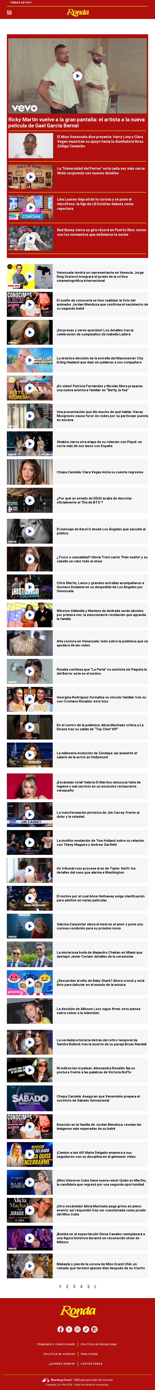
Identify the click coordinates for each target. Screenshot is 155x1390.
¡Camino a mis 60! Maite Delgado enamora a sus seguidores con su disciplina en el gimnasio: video (96, 1155)
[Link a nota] (77, 75)
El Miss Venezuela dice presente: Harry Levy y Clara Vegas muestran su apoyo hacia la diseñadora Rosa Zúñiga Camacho (100, 141)
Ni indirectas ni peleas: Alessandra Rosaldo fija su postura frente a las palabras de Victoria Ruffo (96, 1070)
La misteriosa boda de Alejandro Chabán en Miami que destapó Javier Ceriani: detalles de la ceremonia (99, 954)
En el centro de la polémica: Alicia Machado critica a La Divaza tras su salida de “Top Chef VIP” (100, 727)
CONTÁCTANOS (91, 1363)
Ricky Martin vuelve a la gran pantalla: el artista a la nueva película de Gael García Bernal (76, 123)
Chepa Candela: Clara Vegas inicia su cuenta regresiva (100, 472)
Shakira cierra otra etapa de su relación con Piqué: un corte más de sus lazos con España (99, 444)
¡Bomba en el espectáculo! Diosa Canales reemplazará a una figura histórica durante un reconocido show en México (101, 1238)
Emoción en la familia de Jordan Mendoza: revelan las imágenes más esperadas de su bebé (99, 1127)
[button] (9, 13)
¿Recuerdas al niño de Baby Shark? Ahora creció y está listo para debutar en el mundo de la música (100, 983)
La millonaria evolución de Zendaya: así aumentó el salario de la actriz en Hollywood (97, 755)
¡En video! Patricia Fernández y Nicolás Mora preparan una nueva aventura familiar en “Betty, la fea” (100, 388)
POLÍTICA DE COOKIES (59, 1354)
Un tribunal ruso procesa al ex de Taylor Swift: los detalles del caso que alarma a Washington (96, 870)
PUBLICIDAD (89, 1354)
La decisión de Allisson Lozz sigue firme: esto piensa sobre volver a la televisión (98, 1011)
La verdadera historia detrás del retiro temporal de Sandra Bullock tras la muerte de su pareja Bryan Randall (101, 1042)
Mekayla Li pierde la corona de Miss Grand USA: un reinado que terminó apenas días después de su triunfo (101, 1266)
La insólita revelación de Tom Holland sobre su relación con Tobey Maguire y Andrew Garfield (100, 843)
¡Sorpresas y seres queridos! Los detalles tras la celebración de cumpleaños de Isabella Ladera (95, 332)
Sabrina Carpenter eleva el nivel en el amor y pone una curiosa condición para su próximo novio (100, 926)
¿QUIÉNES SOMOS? (62, 1363)
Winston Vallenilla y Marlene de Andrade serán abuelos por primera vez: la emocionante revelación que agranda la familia (101, 615)
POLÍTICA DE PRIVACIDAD (99, 1344)
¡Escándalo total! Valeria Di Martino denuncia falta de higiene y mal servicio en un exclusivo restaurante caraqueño (99, 786)
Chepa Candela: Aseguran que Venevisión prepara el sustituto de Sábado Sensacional (98, 1098)
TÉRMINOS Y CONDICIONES (56, 1344)
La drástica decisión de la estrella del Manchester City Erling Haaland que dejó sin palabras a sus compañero (100, 360)
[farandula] (77, 13)
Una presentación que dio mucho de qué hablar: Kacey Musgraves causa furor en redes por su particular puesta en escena (102, 416)
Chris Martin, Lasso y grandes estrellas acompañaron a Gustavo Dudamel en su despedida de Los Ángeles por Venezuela (100, 587)
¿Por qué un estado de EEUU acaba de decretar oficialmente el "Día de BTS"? (94, 500)
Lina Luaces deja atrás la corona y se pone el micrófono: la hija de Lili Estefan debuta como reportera (95, 204)
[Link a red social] (60, 1329)
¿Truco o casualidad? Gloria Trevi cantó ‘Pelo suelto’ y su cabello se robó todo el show (102, 559)
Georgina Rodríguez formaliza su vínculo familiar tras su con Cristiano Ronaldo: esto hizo (101, 699)
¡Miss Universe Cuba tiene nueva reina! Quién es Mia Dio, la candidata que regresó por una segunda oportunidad (101, 1182)
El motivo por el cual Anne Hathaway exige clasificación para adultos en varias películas (101, 898)
